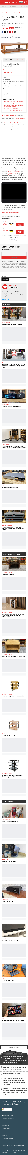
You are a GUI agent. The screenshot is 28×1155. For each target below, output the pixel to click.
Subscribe (21, 2)
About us (4, 1132)
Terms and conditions (7, 1115)
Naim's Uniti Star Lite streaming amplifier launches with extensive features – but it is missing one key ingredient (14, 1081)
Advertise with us (6, 1128)
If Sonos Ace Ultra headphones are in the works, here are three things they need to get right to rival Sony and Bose (15, 1091)
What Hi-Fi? (19, 27)
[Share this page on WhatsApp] (7, 32)
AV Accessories (8, 12)
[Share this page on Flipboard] (12, 32)
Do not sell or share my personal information (13, 1145)
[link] (5, 223)
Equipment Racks (18, 12)
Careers (4, 1142)
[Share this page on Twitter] (5, 32)
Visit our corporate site (13, 1104)
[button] (26, 2)
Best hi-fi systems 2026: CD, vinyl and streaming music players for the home (13, 109)
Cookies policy (5, 1125)
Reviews (12, 28)
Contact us (4, 1135)
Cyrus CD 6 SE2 (12, 174)
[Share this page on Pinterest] (10, 32)
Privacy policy (5, 1122)
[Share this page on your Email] (15, 32)
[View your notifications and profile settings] (13, 2)
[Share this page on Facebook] (2, 32)
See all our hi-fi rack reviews (10, 213)
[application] (14, 191)
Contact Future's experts (8, 1118)
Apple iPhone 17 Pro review (12, 1073)
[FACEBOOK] (10, 287)
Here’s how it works (16, 37)
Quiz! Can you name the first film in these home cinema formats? (14, 1068)
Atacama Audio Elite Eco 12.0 (13, 123)
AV (2, 12)
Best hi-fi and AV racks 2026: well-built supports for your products (13, 102)
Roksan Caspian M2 (14, 172)
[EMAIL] (17, 287)
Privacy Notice (21, 263)
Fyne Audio (5, 279)
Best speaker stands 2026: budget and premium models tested (13, 105)
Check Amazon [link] (7, 70)
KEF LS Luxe (13, 6)
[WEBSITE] (15, 287)
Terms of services (19, 261)
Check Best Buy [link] (7, 72)
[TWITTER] (12, 287)
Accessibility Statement (7, 1138)
